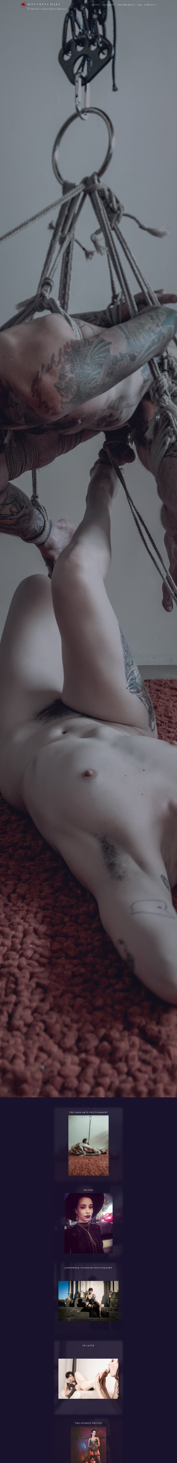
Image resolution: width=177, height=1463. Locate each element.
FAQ (140, 5)
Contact (150, 5)
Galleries (108, 5)
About (96, 5)
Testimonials (126, 5)
